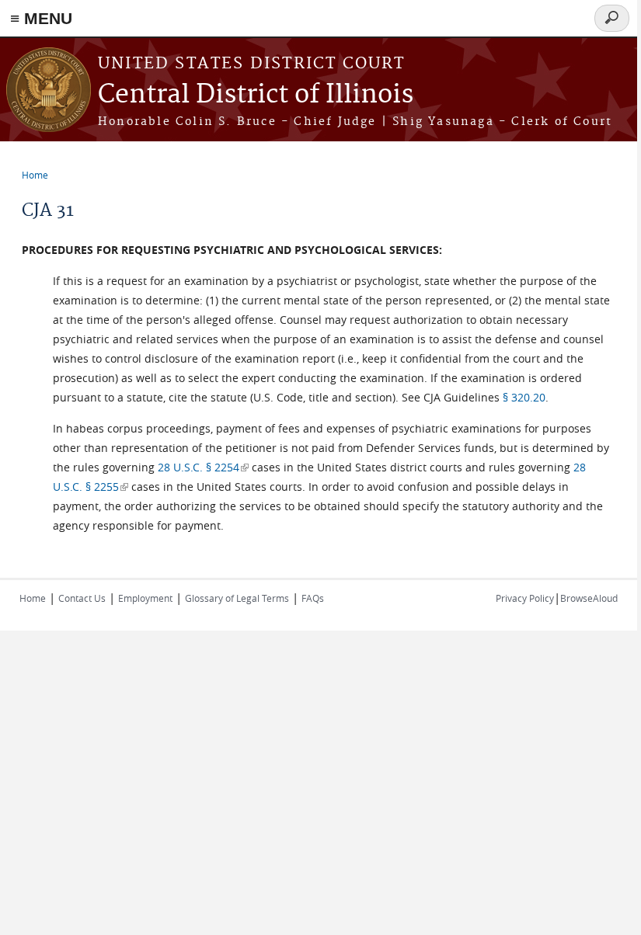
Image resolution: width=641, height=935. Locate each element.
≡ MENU (41, 18)
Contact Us (82, 598)
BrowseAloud (589, 598)
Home (35, 175)
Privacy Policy (525, 598)
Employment (145, 598)
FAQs (312, 598)
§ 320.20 (524, 397)
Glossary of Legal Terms (237, 598)
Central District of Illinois (255, 95)
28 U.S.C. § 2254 (203, 467)
